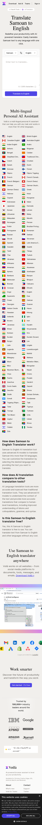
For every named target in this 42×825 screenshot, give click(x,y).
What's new (10, 789)
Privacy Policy (12, 812)
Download (12, 4)
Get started (21, 685)
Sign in (37, 4)
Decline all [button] (30, 816)
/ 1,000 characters (26, 86)
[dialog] (21, 809)
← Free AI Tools (14, 9)
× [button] (39, 796)
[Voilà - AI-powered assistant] (4, 3)
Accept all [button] (11, 816)
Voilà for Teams (11, 791)
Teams (27, 4)
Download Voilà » (25, 575)
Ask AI (20, 4)
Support (27, 789)
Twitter (26, 791)
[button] (21, 821)
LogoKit (35, 655)
